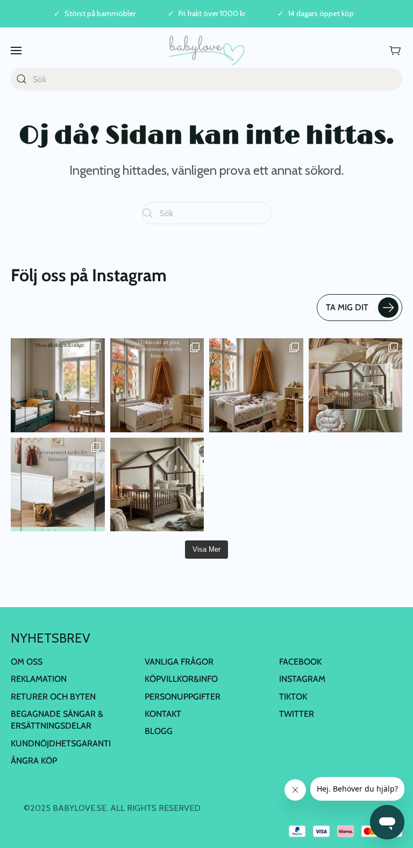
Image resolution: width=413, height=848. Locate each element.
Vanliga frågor (179, 662)
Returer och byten (53, 697)
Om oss (26, 662)
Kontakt (163, 714)
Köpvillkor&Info (181, 679)
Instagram (302, 679)
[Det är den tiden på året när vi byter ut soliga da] (58, 385)
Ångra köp (34, 761)
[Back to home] (206, 50)
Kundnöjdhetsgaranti (61, 743)
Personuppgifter (182, 697)
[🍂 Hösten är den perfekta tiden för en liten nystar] (256, 385)
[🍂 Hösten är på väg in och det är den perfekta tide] (356, 385)
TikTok (293, 697)
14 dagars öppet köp (321, 14)
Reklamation (39, 679)
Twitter (296, 714)
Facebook (300, 662)
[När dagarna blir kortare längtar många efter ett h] (157, 385)
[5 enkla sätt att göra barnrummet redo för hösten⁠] (58, 485)
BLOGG (159, 731)
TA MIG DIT (347, 307)
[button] (16, 50)
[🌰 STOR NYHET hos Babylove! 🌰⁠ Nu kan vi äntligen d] (157, 485)
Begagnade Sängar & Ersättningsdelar (57, 720)
